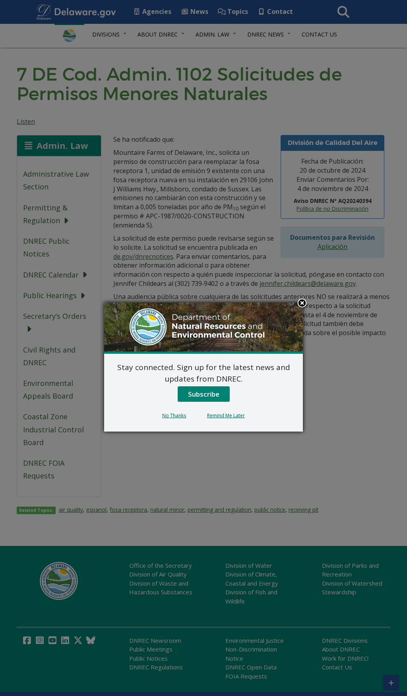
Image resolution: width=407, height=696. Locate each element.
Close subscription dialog (302, 304)
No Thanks (174, 415)
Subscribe (203, 394)
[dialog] (203, 367)
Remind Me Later (226, 415)
